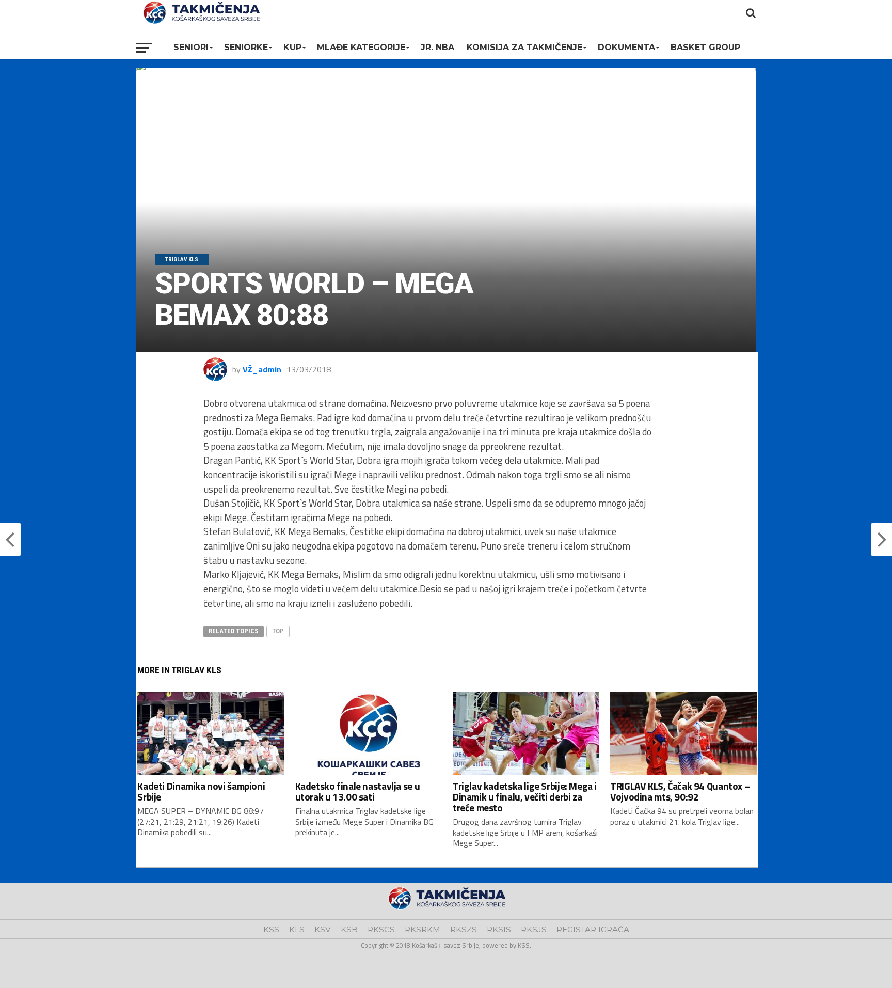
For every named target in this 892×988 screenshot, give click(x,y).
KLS (297, 929)
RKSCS (381, 929)
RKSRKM (422, 929)
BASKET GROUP (705, 47)
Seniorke (246, 47)
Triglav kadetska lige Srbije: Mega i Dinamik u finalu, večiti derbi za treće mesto (525, 796)
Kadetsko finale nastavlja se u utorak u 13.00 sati (357, 791)
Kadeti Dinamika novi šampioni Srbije (201, 791)
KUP (292, 47)
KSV (322, 929)
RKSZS (463, 929)
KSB (349, 929)
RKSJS (534, 929)
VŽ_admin (262, 369)
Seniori (191, 47)
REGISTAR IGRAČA (592, 929)
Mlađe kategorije (361, 47)
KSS (271, 929)
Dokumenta (626, 47)
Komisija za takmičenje (524, 47)
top (278, 631)
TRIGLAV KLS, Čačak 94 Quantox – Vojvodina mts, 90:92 (680, 791)
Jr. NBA (437, 47)
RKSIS (499, 929)
